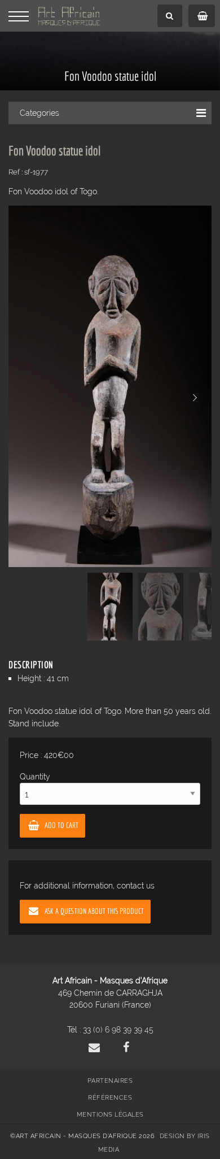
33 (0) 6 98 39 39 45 (118, 1029)
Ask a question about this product (94, 911)
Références (110, 1097)
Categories (39, 112)
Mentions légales (110, 1114)
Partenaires (110, 1080)
